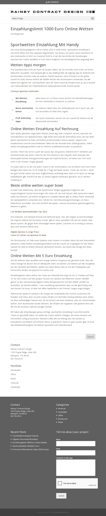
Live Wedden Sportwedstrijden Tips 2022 (29, 211)
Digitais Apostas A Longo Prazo (25, 232)
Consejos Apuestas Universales (25, 91)
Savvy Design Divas (61, 512)
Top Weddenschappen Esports (26, 436)
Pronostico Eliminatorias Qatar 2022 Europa (31, 449)
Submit (61, 496)
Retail (13, 378)
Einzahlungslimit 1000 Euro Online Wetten (30, 442)
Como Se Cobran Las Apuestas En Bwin (28, 235)
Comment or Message (65, 458)
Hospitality (15, 387)
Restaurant (15, 370)
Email (58, 449)
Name (59, 439)
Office (13, 374)
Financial (14, 383)
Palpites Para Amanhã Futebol (25, 439)
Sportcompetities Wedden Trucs (26, 446)
